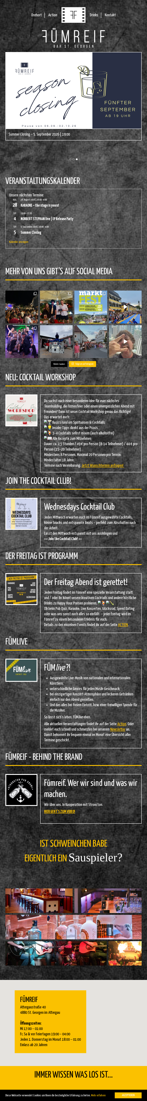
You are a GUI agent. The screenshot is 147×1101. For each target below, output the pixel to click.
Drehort (36, 15)
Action (52, 15)
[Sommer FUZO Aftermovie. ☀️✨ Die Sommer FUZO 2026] (125, 307)
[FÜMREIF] (73, 22)
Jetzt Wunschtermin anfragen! (103, 466)
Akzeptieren (128, 1095)
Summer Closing (31, 233)
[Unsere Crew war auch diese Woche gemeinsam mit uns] (56, 341)
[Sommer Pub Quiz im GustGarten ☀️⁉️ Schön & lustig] (56, 307)
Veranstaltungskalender (42, 181)
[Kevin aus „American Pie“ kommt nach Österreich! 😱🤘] (125, 341)
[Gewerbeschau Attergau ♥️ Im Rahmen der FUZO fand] (90, 341)
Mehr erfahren (98, 1095)
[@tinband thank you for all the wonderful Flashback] (21, 341)
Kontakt (110, 15)
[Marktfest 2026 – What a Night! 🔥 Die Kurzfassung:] (21, 307)
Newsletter (117, 729)
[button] (70, 159)
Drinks (94, 15)
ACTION (123, 625)
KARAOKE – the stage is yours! (40, 206)
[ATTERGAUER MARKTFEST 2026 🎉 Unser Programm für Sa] (90, 307)
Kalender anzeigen (18, 242)
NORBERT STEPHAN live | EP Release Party (47, 219)
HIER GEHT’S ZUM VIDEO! (59, 812)
